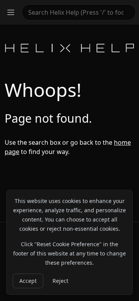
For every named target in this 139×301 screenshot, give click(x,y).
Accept (28, 280)
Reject (60, 280)
